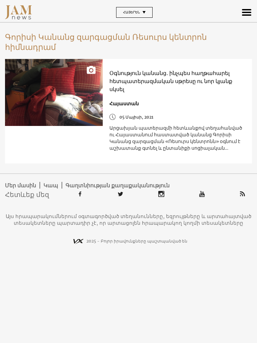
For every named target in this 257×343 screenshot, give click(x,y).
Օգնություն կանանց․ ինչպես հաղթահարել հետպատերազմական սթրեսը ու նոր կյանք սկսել (170, 81)
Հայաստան (124, 103)
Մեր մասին (20, 185)
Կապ (51, 185)
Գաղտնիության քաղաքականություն (118, 185)
